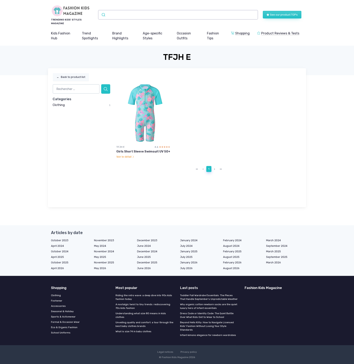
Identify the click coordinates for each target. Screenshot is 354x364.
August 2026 (231, 268)
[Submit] (103, 14)
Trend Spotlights (90, 35)
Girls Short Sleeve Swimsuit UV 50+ (143, 151)
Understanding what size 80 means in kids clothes (141, 315)
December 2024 (147, 251)
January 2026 (188, 262)
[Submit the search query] (105, 89)
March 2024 (273, 240)
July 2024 (186, 245)
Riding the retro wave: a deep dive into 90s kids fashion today (144, 297)
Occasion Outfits (184, 35)
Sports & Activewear (63, 316)
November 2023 (104, 240)
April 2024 (57, 245)
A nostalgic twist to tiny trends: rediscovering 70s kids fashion (143, 306)
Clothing (59, 105)
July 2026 (186, 268)
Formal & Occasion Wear (65, 322)
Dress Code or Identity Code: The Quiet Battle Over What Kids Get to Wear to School (207, 315)
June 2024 (144, 245)
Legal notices (165, 351)
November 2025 (104, 262)
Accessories (58, 306)
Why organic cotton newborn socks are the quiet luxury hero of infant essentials (208, 306)
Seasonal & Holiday (62, 311)
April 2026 (57, 268)
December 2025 (147, 262)
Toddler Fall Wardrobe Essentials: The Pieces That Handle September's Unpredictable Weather (209, 297)
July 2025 (186, 256)
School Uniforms (60, 332)
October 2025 (59, 262)
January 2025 (188, 251)
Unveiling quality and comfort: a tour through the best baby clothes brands (144, 324)
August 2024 (231, 245)
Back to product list (71, 76)
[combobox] (178, 14)
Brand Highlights (120, 35)
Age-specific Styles (152, 35)
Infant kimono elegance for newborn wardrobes (208, 335)
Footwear (56, 300)
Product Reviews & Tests (280, 33)
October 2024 (59, 251)
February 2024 (232, 240)
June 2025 (144, 256)
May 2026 (100, 268)
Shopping (242, 33)
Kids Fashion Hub (60, 35)
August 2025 (231, 256)
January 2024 (188, 240)
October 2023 (59, 240)
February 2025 (232, 251)
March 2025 (273, 251)
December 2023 (147, 240)
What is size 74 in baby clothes (133, 331)
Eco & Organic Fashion (64, 327)
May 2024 (100, 245)
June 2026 (144, 268)
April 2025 (57, 256)
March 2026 (273, 262)
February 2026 (232, 262)
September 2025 (276, 256)
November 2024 (104, 251)
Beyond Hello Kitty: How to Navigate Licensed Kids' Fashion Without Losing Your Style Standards (207, 326)
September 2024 (276, 245)
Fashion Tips (213, 35)
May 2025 (100, 256)
